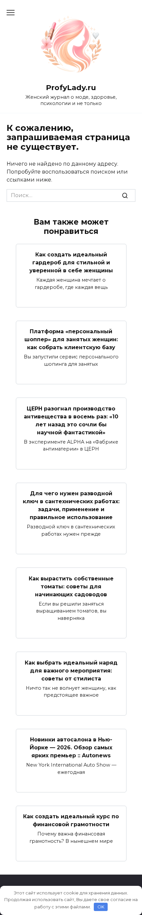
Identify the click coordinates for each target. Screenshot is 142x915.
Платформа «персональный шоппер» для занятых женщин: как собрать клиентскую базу (71, 339)
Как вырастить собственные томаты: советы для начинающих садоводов (71, 586)
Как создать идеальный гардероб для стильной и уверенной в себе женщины (71, 262)
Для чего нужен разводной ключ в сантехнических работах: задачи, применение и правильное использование (71, 505)
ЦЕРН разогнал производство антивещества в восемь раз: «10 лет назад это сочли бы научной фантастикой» (71, 420)
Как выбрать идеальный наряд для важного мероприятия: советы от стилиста (71, 670)
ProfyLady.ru (71, 87)
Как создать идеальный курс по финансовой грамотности (71, 820)
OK (100, 906)
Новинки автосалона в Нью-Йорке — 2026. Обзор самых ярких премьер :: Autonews (71, 747)
